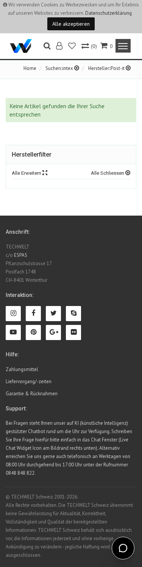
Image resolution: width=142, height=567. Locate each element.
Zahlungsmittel (22, 369)
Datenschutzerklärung (108, 13)
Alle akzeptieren (71, 23)
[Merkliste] (72, 46)
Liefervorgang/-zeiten (28, 381)
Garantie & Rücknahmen (32, 393)
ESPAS (20, 255)
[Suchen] (47, 46)
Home (29, 68)
